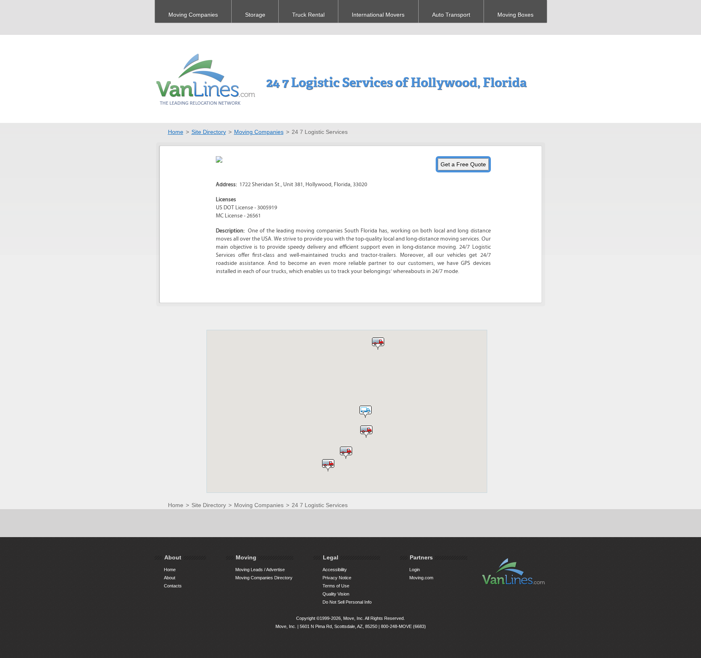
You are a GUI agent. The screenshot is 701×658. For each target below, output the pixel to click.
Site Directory (208, 132)
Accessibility (335, 569)
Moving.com (421, 577)
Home (175, 132)
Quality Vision (336, 593)
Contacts (173, 585)
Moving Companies (193, 14)
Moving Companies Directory (263, 577)
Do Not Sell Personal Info (347, 602)
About (169, 577)
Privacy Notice (337, 577)
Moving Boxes (515, 14)
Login (414, 569)
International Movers (378, 14)
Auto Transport (451, 14)
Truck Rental (308, 14)
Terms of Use (336, 585)
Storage (255, 14)
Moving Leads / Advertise (260, 569)
